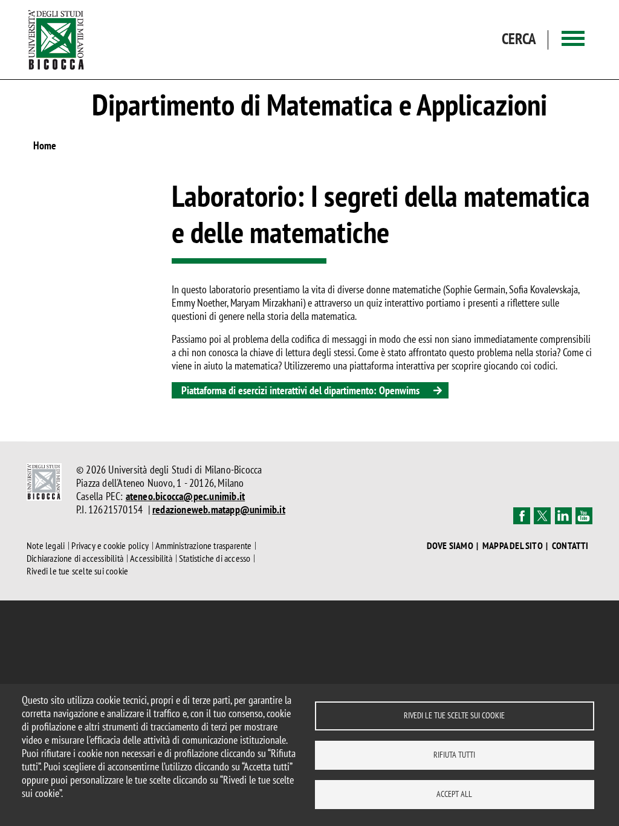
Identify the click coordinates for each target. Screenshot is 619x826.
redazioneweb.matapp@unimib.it (218, 509)
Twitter (542, 515)
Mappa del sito (512, 545)
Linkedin (563, 515)
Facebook (521, 515)
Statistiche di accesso (214, 558)
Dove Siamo (450, 545)
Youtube (583, 515)
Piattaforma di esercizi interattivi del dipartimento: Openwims (300, 390)
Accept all (454, 794)
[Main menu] (573, 39)
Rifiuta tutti (454, 754)
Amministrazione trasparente (203, 545)
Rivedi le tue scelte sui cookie (454, 715)
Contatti (570, 545)
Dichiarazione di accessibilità (75, 558)
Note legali (46, 545)
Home (44, 145)
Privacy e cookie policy (110, 545)
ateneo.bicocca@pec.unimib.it (185, 496)
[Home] (56, 39)
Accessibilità (151, 558)
